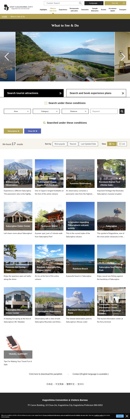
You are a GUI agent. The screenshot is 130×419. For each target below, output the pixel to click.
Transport (122, 10)
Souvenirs (85, 10)
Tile (113, 144)
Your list (115, 3)
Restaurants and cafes (74, 10)
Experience (63, 10)
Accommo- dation (113, 10)
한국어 (81, 384)
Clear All (31, 131)
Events (103, 10)
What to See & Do (53, 10)
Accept (120, 416)
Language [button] (93, 3)
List (123, 144)
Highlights (43, 10)
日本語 (49, 384)
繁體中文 (71, 384)
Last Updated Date (88, 144)
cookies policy (99, 415)
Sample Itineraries (95, 10)
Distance (73, 111)
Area (16, 111)
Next (123, 56)
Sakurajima (12, 131)
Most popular (60, 144)
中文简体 (59, 384)
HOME (4, 17)
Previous (7, 56)
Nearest (73, 144)
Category (44, 111)
